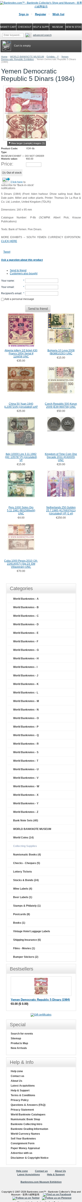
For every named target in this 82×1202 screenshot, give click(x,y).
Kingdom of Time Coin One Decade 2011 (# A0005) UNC (61, 457)
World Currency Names (25, 1133)
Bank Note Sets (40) (25, 820)
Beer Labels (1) (22, 897)
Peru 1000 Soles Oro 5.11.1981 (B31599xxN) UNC (21, 510)
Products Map (19, 1043)
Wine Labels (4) (22, 888)
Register (40, 14)
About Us (16, 1080)
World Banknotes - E (25, 632)
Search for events (22, 1033)
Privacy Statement (22, 1109)
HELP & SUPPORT (41, 27)
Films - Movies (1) (24, 948)
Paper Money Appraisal (25, 1148)
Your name (7, 280)
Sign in (24, 14)
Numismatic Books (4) (27, 854)
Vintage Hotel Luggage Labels (31, 931)
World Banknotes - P (25, 726)
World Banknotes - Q (26, 735)
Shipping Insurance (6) (27, 939)
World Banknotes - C (26, 615)
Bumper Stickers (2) (25, 956)
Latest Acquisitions (23, 1085)
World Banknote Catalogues (28, 1114)
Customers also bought (23, 273)
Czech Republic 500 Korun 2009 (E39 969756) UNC (61, 405)
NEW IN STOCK (74, 27)
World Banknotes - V (25, 777)
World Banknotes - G (26, 650)
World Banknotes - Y (25, 803)
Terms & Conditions (23, 1095)
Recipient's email (11, 293)
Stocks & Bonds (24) (26, 880)
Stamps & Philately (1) (27, 905)
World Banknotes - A (26, 598)
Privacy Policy (20, 1100)
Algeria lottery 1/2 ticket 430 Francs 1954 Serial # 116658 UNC (21, 353)
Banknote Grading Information (29, 1129)
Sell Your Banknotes (23, 1138)
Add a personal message (19, 299)
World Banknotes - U (26, 769)
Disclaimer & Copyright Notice (30, 1157)
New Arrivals (19, 1048)
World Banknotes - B (26, 607)
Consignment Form (23, 1143)
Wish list (58, 14)
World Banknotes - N (26, 709)
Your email (7, 287)
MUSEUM (57, 27)
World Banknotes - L (25, 692)
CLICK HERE (9, 241)
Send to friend (18, 270)
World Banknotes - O (26, 718)
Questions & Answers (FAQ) (28, 1104)
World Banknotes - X (25, 794)
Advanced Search (42, 35)
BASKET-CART (8, 27)
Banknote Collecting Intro (26, 1124)
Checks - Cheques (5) (26, 863)
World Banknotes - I (25, 667)
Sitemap (16, 1038)
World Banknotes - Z (25, 812)
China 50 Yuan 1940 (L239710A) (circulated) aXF (21, 405)
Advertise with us (21, 1153)
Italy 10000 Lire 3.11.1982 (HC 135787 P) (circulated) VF (21, 457)
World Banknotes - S (25, 752)
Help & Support (20, 1090)
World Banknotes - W (26, 786)
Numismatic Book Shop (25, 1119)
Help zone (17, 1071)
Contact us (17, 1076)
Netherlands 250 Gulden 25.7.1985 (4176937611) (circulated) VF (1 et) (61, 510)
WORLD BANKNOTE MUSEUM (27, 56)
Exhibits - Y (53, 56)
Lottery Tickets (22, 871)
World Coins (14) (23, 837)
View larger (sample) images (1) (28, 143)
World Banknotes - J (25, 675)
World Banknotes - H (26, 658)
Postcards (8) (21, 914)
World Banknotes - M (26, 701)
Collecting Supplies (25, 846)
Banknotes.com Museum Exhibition (41, 1182)
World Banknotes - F (25, 641)
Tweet (6, 251)
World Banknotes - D (26, 624)
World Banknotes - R (26, 743)
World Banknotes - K (26, 684)
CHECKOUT (24, 27)
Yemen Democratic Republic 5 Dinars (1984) (40, 999)
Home (4, 56)
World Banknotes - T (25, 760)
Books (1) (19, 922)
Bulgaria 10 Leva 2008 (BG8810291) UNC (61, 352)
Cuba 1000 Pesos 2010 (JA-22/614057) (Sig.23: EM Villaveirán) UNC (21, 563)
